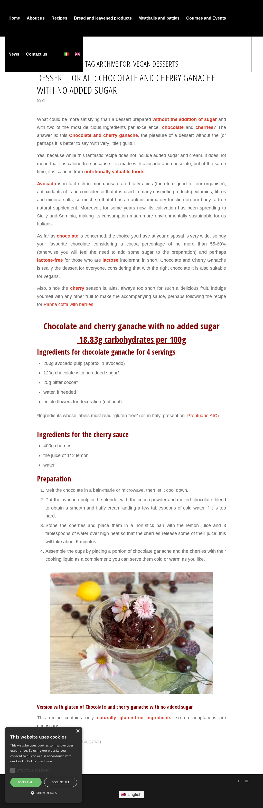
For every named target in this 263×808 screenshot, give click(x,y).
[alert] (43, 765)
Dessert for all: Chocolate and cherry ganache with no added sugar (126, 83)
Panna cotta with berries (68, 304)
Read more (45, 761)
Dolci (41, 100)
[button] (43, 792)
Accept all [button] (25, 782)
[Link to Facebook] (7, 90)
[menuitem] (14, 18)
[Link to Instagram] (14, 90)
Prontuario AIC (201, 415)
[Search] (56, 54)
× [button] (78, 731)
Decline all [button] (61, 782)
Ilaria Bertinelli (91, 741)
